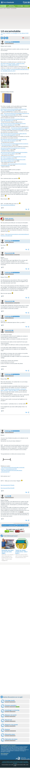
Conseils (26, 6)
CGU (8, 762)
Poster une (23, 525)
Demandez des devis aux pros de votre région (7, 552)
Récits (11, 6)
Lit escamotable (10, 31)
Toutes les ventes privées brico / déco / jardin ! (21, 552)
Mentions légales (19, 761)
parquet (21, 511)
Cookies (15, 763)
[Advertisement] (15, 422)
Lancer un (9, 525)
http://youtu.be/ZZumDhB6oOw (8, 205)
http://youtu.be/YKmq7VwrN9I (7, 488)
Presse (11, 762)
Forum (2, 6)
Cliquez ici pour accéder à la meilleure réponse (13, 213)
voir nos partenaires (4, 754)
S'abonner (26, 38)
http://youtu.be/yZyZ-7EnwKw (7, 485)
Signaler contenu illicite (11, 761)
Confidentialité (25, 762)
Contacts (4, 761)
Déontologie (15, 762)
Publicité (20, 762)
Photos (19, 6)
